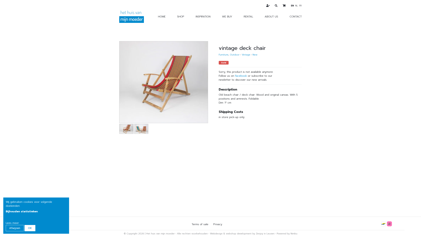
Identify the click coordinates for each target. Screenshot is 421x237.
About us (271, 17)
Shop (180, 17)
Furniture (223, 54)
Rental (248, 17)
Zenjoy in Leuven (265, 233)
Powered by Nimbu (287, 233)
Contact (296, 17)
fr (300, 5)
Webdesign (216, 233)
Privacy (217, 224)
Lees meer (12, 223)
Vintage (246, 54)
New (255, 54)
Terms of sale (200, 224)
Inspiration (203, 17)
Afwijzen (14, 228)
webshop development (239, 233)
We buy (227, 17)
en (292, 5)
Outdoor (234, 54)
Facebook (241, 76)
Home (162, 17)
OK (30, 228)
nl (296, 5)
